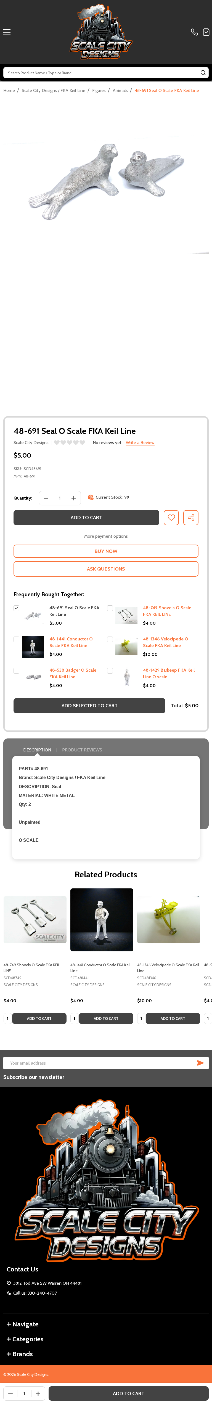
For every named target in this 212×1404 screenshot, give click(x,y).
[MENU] (6, 32)
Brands (22, 1354)
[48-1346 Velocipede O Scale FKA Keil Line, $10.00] (168, 919)
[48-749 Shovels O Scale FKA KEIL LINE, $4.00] (35, 919)
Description (37, 750)
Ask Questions (106, 569)
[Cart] (206, 32)
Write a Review (140, 442)
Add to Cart (86, 517)
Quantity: (23, 498)
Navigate (25, 1324)
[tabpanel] (35, 957)
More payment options (106, 536)
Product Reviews (82, 750)
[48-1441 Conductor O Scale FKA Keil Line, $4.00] (101, 919)
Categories (28, 1339)
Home (9, 90)
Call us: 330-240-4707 (35, 1293)
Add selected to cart (90, 706)
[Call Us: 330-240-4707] (195, 32)
